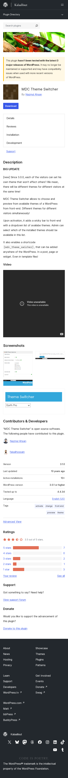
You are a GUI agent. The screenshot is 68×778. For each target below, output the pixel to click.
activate (39, 506)
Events (40, 681)
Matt (7, 708)
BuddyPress (11, 720)
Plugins (40, 659)
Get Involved (43, 675)
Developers (9, 687)
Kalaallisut (16, 734)
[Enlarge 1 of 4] (28, 355)
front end (59, 506)
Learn (6, 675)
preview (51, 512)
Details (10, 118)
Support (10, 151)
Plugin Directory (11, 14)
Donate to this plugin (15, 628)
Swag (40, 692)
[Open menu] (63, 5)
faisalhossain (17, 452)
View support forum (14, 599)
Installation (12, 134)
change (49, 506)
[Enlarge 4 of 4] (60, 392)
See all (61, 575)
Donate (41, 687)
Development (14, 142)
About (6, 648)
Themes (40, 654)
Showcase (42, 648)
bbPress (9, 714)
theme (61, 512)
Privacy (7, 665)
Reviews (11, 126)
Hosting (7, 659)
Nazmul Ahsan (33, 94)
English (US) (58, 498)
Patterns (41, 665)
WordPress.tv (12, 692)
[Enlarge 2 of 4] (60, 355)
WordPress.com (14, 702)
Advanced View (12, 521)
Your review (10, 575)
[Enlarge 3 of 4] (28, 384)
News (6, 654)
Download (10, 106)
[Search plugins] (37, 25)
